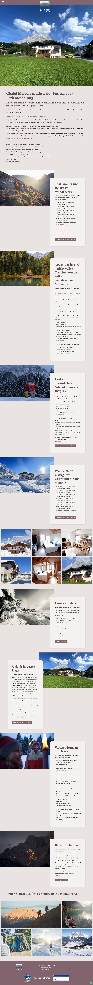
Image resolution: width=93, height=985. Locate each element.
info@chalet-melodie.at (46, 967)
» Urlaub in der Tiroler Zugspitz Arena (22, 722)
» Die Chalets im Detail (61, 641)
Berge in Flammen (59, 851)
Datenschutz (77, 969)
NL (90, 2)
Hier (70, 805)
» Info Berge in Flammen (61, 880)
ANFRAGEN (24, 128)
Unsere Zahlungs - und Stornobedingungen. (19, 138)
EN (88, 2)
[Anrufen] (70, 2)
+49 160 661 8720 (46, 969)
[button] (2, 45)
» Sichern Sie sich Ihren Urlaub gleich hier (65, 239)
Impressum (70, 969)
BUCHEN (23, 133)
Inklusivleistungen (60, 224)
